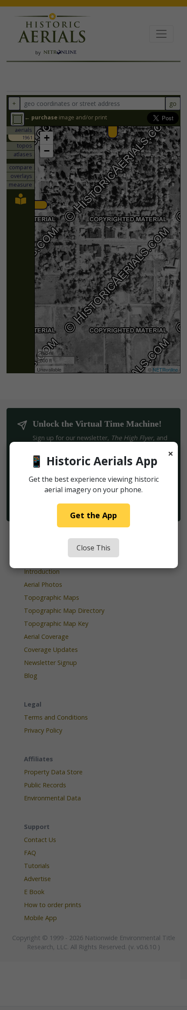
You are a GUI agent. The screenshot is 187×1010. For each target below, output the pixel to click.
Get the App (93, 515)
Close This (93, 548)
